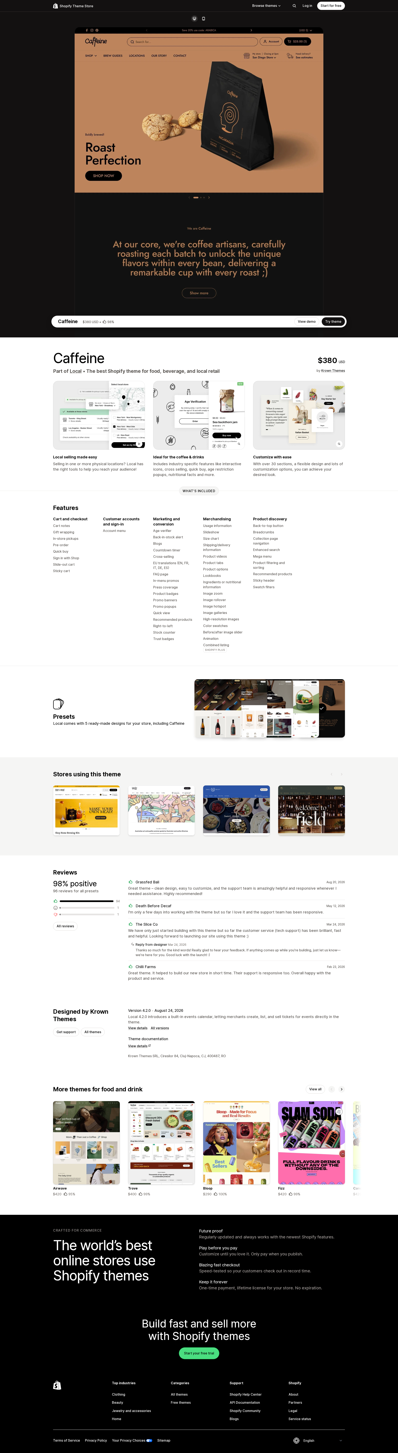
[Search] (294, 5)
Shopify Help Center (246, 1394)
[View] (86, 811)
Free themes (181, 1402)
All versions (160, 1028)
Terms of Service (66, 1440)
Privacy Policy (96, 1440)
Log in (307, 6)
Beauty (117, 1402)
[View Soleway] (269, 708)
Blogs (234, 1419)
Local (76, 371)
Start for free (331, 6)
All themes (92, 1032)
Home (116, 1419)
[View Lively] (217, 708)
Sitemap (163, 1440)
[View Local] (295, 708)
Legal (293, 1411)
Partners (295, 1402)
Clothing (118, 1394)
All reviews (65, 926)
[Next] (341, 774)
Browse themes (264, 6)
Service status (300, 1419)
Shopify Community (245, 1411)
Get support (66, 1032)
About (293, 1394)
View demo (307, 321)
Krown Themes (333, 370)
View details (137, 1028)
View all (315, 1089)
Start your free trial (199, 1353)
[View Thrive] (243, 708)
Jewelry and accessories (131, 1411)
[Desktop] (194, 18)
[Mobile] (203, 18)
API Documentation (245, 1402)
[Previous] (331, 774)
